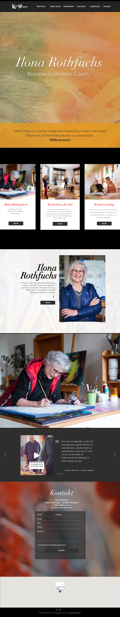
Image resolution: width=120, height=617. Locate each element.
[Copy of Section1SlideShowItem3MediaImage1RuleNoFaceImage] (62, 473)
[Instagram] (60, 610)
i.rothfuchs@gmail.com (61, 505)
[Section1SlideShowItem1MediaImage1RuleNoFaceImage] (57, 473)
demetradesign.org (75, 612)
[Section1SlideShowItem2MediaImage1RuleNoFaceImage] (59, 473)
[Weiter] (115, 455)
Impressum (58, 612)
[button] (50, 474)
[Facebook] (53, 297)
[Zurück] (5, 455)
